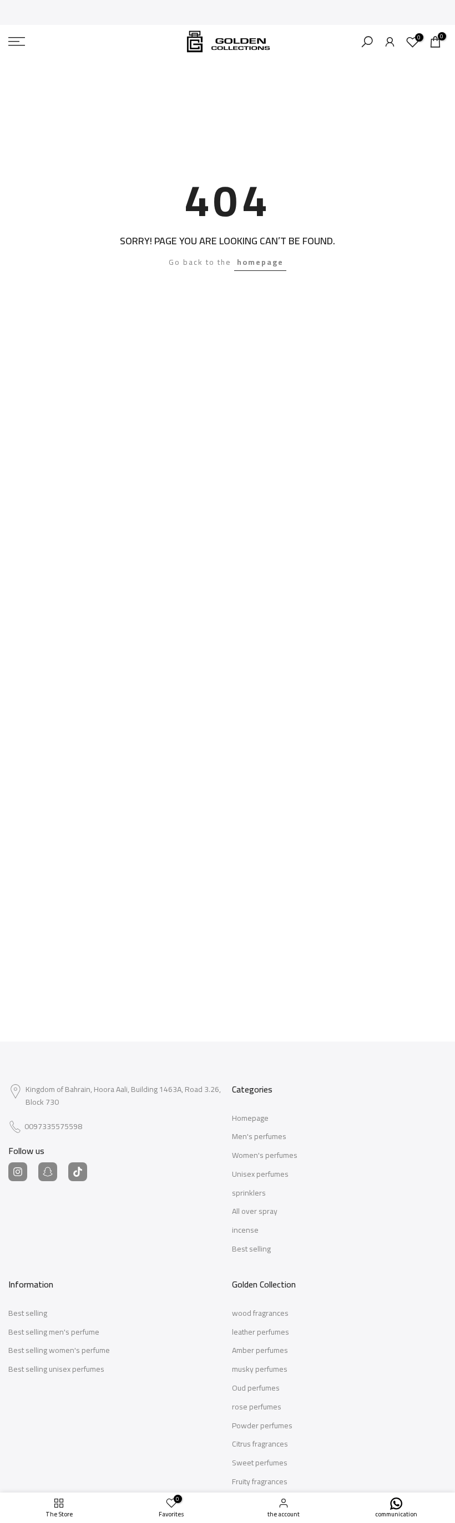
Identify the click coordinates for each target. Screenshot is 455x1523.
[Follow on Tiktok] (77, 1171)
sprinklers (249, 1193)
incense (245, 1230)
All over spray (254, 1211)
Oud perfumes (256, 1388)
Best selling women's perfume (59, 1350)
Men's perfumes (259, 1136)
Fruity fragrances (259, 1482)
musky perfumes (259, 1369)
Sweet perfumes (259, 1463)
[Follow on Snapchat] (47, 1171)
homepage (260, 262)
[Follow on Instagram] (17, 1171)
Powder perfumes (262, 1426)
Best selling (251, 1249)
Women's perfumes (264, 1155)
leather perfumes (260, 1332)
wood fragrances (260, 1313)
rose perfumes (256, 1407)
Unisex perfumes (260, 1174)
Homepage (250, 1118)
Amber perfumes (260, 1350)
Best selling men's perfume (53, 1332)
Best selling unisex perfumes (56, 1369)
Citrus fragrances (260, 1444)
